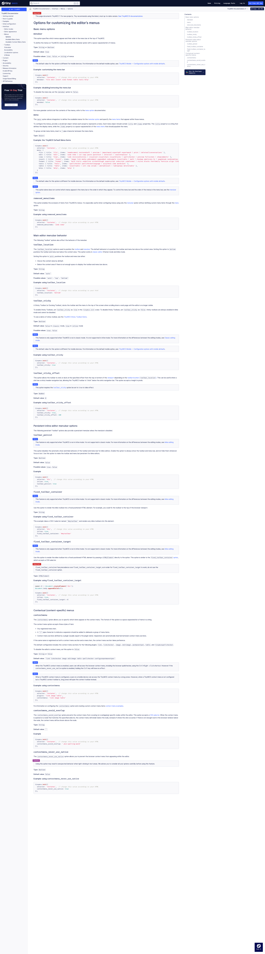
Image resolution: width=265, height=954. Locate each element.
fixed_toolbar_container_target (196, 50)
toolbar (77, 249)
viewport (110, 378)
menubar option (93, 119)
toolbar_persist (192, 44)
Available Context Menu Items (16, 42)
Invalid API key (7, 71)
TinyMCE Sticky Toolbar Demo (75, 317)
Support (5, 76)
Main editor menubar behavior (192, 28)
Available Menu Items (13, 39)
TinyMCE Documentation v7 (236, 9)
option (164, 558)
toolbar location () (141, 378)
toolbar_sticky (192, 34)
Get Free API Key (256, 3)
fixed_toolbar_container (195, 46)
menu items (116, 119)
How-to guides (8, 19)
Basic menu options (192, 17)
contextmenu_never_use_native (196, 65)
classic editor (97, 252)
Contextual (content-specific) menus (193, 54)
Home (209, 3)
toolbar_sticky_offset (194, 37)
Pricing (217, 3)
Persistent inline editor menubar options (193, 40)
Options (8, 37)
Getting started (8, 16)
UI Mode (7, 55)
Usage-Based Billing (9, 78)
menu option (89, 110)
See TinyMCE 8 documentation (130, 16)
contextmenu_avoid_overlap (196, 61)
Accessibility (8, 50)
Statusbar (7, 47)
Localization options (11, 52)
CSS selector (154, 715)
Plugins (5, 60)
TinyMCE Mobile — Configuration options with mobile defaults (142, 64)
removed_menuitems (194, 25)
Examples (6, 21)
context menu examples (114, 706)
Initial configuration (9, 24)
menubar (190, 20)
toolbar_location (192, 32)
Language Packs (229, 3)
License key (7, 73)
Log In (242, 3)
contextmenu (191, 58)
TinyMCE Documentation (9, 13)
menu (189, 22)
